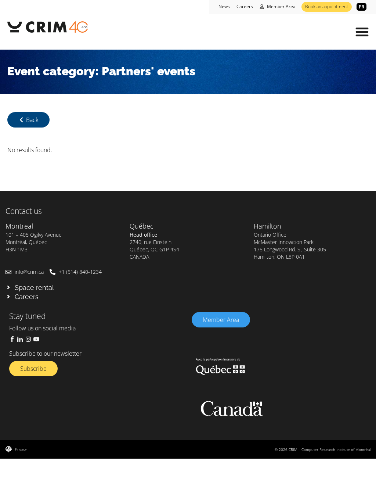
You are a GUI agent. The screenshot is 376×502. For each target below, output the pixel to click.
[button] (361, 31)
